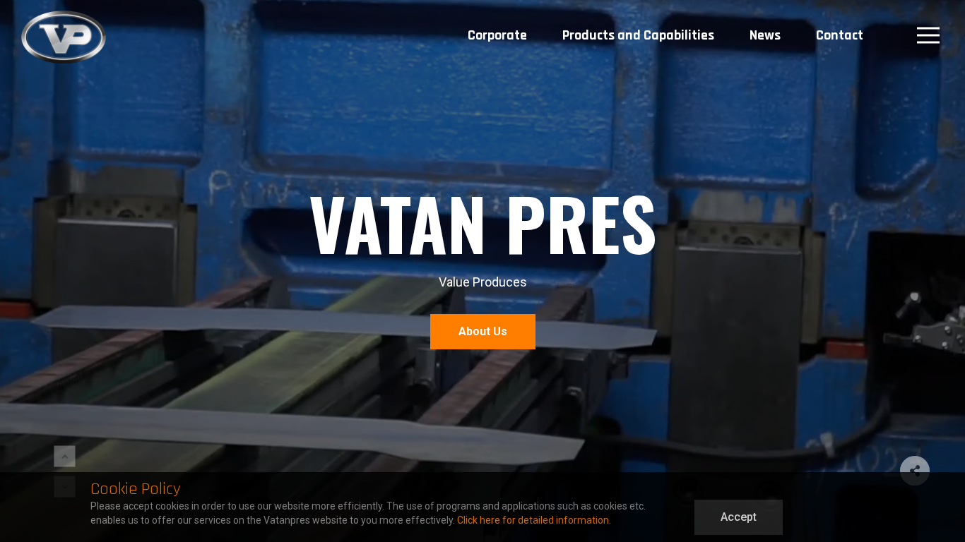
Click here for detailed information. (534, 520)
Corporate (497, 35)
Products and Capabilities (638, 35)
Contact (839, 35)
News (765, 35)
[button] (65, 456)
